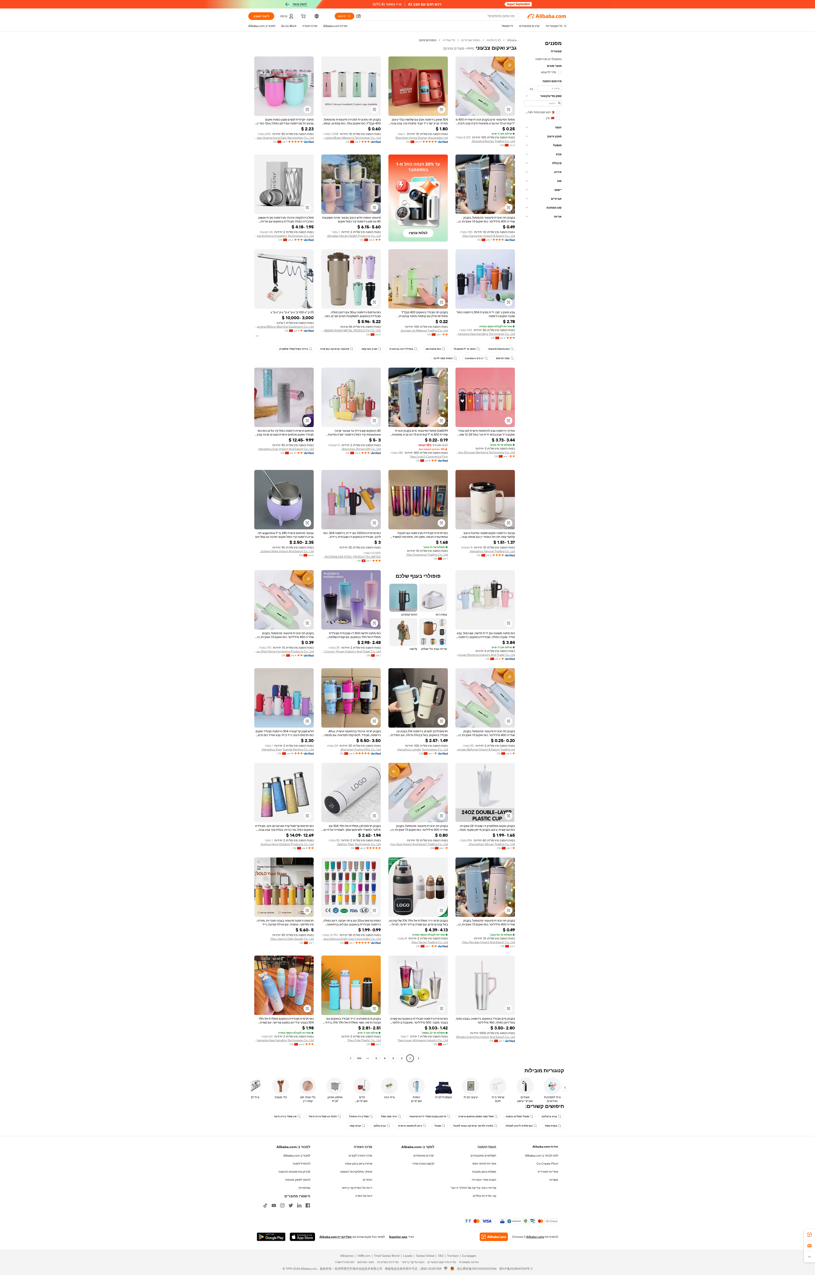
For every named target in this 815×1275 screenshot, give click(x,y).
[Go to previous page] (418, 1058)
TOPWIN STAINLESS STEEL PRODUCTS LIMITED (351, 556)
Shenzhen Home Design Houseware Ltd (421, 137)
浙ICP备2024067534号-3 (516, 1268)
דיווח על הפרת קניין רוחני (356, 1187)
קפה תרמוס (503, 358)
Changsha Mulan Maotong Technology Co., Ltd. (351, 137)
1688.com (363, 1255)
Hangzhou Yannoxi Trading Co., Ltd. (492, 551)
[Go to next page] (350, 1058)
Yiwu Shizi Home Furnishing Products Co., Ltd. (284, 651)
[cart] (303, 16)
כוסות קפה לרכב (443, 358)
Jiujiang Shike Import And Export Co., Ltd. (287, 551)
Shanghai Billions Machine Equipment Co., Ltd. (284, 326)
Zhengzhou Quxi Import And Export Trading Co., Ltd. (418, 844)
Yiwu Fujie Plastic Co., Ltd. (364, 1040)
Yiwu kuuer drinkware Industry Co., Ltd (423, 1040)
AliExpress (347, 1255)
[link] (809, 1234)
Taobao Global (425, 1255)
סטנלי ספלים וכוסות (517, 1116)
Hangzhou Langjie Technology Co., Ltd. (422, 749)
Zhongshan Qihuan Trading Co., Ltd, (491, 844)
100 (359, 1058)
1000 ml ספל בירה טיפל (323, 1116)
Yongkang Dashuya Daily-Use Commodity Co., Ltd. (351, 938)
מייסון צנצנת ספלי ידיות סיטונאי (427, 1116)
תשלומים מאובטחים (483, 1155)
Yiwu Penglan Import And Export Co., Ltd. (488, 942)
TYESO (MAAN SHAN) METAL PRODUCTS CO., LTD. (351, 330)
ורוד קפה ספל (389, 1116)
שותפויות (304, 1187)
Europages (469, 1255)
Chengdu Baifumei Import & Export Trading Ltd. (485, 749)
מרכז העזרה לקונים (360, 1155)
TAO (440, 1255)
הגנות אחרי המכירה (484, 1179)
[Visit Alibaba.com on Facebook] (307, 1205)
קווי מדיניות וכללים (484, 1196)
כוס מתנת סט (433, 348)
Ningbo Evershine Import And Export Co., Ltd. (485, 1037)
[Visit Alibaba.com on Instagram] (282, 1205)
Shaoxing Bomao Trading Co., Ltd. (493, 141)
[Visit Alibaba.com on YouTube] (273, 1205)
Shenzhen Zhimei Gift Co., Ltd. (361, 449)
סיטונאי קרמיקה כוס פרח (334, 348)
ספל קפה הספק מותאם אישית (475, 1116)
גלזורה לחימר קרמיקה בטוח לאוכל (473, 1125)
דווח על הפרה (363, 1196)
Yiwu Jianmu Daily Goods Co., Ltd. (292, 938)
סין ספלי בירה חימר (285, 1116)
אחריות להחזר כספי (484, 1163)
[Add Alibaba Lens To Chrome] (494, 1237)
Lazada (407, 1255)
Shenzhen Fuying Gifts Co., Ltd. (360, 749)
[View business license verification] (446, 1269)
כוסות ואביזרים (470, 40)
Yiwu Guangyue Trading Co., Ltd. (427, 554)
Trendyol (452, 1255)
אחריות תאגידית (548, 1171)
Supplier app (398, 1236)
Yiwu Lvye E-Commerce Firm (429, 456)
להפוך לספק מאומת (297, 1179)
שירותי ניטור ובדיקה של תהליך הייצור (473, 1187)
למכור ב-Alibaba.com (296, 1155)
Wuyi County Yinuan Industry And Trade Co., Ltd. (351, 651)
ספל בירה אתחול (359, 1116)
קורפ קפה (355, 1125)
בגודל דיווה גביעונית (401, 348)
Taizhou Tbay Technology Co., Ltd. (358, 844)
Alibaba (512, 40)
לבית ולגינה (493, 40)
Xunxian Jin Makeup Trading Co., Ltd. (424, 330)
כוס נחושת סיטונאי (499, 348)
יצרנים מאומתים (423, 1155)
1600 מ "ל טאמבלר (464, 348)
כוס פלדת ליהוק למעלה (519, 1125)
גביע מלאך (379, 1125)
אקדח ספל (551, 1125)
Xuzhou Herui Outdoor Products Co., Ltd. (287, 844)
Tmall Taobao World (386, 1255)
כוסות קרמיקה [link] (427, 40)
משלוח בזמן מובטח (484, 1171)
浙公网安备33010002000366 (477, 1268)
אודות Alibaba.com (545, 1146)
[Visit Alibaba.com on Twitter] (290, 1205)
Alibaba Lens (535, 1236)
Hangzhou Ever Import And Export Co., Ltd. (286, 449)
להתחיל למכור (301, 1163)
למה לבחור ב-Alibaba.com (541, 1155)
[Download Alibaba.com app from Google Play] (271, 1237)
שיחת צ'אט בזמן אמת (358, 1163)
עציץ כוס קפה (369, 348)
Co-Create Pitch (547, 1163)
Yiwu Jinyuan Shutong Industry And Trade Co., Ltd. (485, 654)
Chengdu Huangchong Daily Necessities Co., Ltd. (284, 137)
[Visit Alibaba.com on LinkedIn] (299, 1205)
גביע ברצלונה (549, 1116)
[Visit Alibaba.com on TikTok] (265, 1205)
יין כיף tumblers (474, 358)
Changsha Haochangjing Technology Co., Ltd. (485, 334)
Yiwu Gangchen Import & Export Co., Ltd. (488, 236)
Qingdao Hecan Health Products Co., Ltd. (354, 236)
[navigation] (543, 550)
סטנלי (437, 1125)
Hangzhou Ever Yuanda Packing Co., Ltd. (287, 749)
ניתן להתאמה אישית (410, 1125)
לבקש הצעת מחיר (423, 1163)
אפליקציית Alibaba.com (335, 1236)
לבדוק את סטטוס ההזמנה (294, 1171)
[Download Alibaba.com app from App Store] (302, 1237)
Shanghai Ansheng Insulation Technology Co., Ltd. (284, 236)
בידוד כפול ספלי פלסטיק (293, 348)
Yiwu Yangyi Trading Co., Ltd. (429, 942)
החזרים (367, 1179)
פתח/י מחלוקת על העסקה (356, 1171)
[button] (358, 16)
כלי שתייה (449, 40)
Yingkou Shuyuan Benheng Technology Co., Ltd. (485, 452)
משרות (553, 1179)
